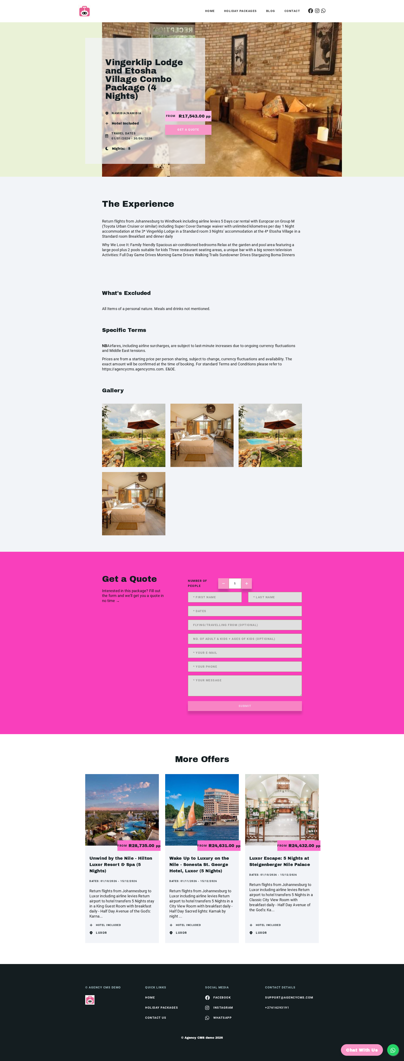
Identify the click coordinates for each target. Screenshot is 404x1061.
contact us (155, 1017)
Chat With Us (362, 1050)
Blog (270, 11)
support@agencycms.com (289, 997)
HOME (150, 997)
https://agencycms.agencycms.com (132, 369)
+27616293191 (277, 1007)
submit (245, 706)
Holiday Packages (240, 11)
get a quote (188, 129)
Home (210, 11)
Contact (292, 11)
